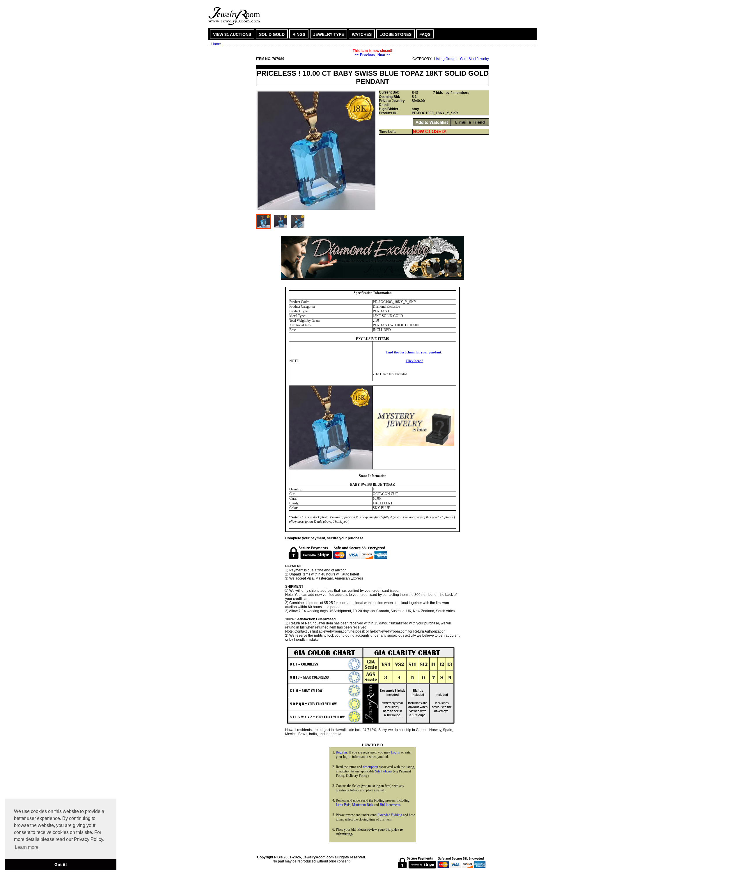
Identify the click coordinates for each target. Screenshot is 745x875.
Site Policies (383, 771)
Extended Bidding (389, 815)
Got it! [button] (60, 864)
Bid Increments (390, 805)
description (370, 767)
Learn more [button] (26, 847)
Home (216, 44)
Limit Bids (343, 805)
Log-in (395, 752)
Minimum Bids (362, 805)
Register (341, 752)
